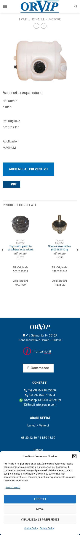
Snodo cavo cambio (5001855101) (59, 248)
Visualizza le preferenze (40, 519)
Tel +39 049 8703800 (41, 390)
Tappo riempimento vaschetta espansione (20, 248)
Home (23, 19)
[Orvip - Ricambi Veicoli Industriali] (40, 6)
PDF (13, 184)
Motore (55, 19)
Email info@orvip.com (41, 404)
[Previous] (2, 257)
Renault (38, 19)
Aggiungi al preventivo (28, 169)
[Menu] (5, 6)
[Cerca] (75, 6)
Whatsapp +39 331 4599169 (42, 400)
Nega (40, 509)
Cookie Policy (31, 528)
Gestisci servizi (13, 487)
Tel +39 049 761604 (41, 395)
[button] (74, 456)
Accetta (40, 499)
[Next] (77, 257)
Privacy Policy (47, 528)
